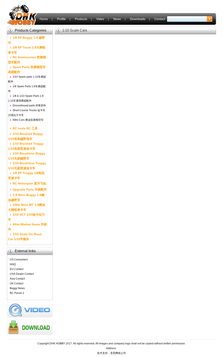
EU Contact (16, 269)
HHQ (13, 264)
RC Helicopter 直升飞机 (29, 183)
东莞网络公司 (118, 353)
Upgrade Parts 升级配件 (30, 189)
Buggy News (17, 288)
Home (44, 19)
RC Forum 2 (17, 293)
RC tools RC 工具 (25, 128)
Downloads (137, 19)
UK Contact (16, 283)
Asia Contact (17, 278)
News (117, 19)
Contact (159, 19)
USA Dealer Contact (22, 273)
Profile (61, 19)
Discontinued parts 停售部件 (29, 105)
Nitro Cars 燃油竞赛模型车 (28, 119)
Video (100, 19)
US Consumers (19, 259)
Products (81, 19)
